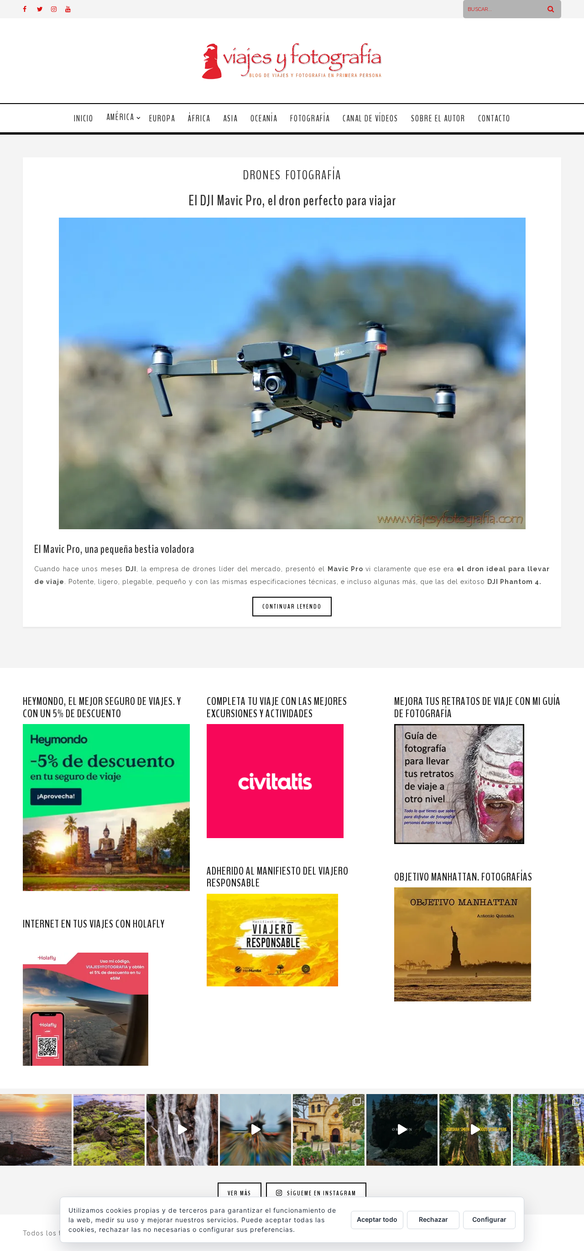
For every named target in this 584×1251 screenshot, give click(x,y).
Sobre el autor (438, 119)
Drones (262, 175)
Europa (162, 119)
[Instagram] (58, 9)
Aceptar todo (377, 1219)
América (120, 117)
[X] (44, 9)
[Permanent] (292, 373)
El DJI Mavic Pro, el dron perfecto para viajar (292, 200)
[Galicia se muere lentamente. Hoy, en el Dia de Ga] (182, 1130)
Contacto (494, 119)
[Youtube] (72, 9)
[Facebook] (29, 9)
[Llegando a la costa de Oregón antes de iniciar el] (402, 1130)
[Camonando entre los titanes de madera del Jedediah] (475, 1130)
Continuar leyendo (292, 606)
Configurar (489, 1219)
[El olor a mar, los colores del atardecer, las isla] (109, 1130)
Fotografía (310, 119)
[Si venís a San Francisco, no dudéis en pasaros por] (256, 1130)
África (199, 119)
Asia (230, 119)
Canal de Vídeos (370, 119)
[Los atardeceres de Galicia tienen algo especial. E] (36, 1130)
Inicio (84, 119)
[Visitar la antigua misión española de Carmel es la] (329, 1130)
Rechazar (433, 1219)
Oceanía (263, 119)
